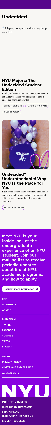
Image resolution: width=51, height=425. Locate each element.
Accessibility (10, 372)
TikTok (6, 341)
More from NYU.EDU (14, 402)
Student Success (13, 421)
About (6, 356)
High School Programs (17, 416)
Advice (6, 310)
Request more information (19, 289)
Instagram (9, 319)
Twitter (7, 324)
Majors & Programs (37, 106)
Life (4, 299)
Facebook (8, 330)
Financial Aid (10, 412)
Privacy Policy (11, 361)
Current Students (13, 106)
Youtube (7, 335)
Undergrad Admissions (17, 407)
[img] (25, 50)
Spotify (7, 346)
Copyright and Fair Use (17, 367)
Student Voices (11, 112)
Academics (9, 304)
